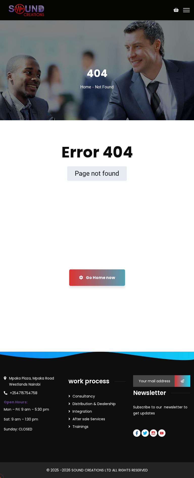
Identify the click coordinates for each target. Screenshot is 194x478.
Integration (82, 411)
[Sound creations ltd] (28, 9)
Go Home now (100, 278)
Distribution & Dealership (94, 403)
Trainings (80, 426)
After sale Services (88, 419)
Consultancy (83, 396)
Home (85, 87)
